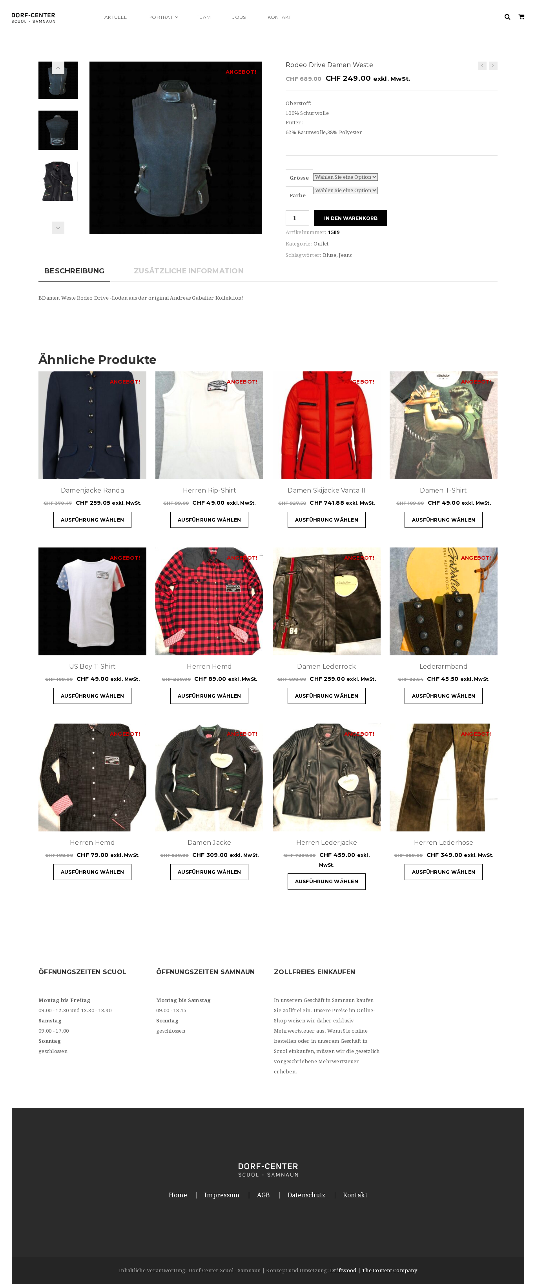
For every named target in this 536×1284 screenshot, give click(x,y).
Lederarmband (443, 666)
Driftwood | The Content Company (373, 1270)
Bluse (329, 255)
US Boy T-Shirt (92, 666)
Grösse (299, 178)
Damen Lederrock (326, 666)
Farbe (298, 195)
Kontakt (355, 1195)
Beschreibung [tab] (74, 271)
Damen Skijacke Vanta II (326, 490)
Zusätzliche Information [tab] (189, 271)
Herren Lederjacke (326, 842)
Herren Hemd (209, 666)
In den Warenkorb (350, 218)
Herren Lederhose (443, 842)
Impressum (221, 1195)
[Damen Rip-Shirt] (482, 66)
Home (178, 1195)
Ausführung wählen (92, 520)
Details (117, 469)
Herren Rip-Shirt (209, 490)
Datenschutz (307, 1195)
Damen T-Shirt (443, 490)
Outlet (321, 244)
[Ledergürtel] (493, 66)
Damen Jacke (210, 842)
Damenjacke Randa (92, 490)
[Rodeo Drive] (175, 147)
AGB (263, 1195)
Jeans (345, 255)
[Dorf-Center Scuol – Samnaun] (53, 17)
